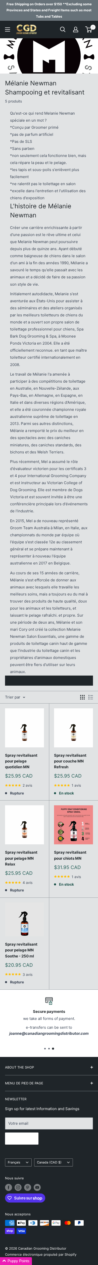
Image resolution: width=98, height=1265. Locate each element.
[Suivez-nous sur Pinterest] (27, 1187)
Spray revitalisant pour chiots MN (70, 855)
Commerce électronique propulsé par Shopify (40, 1254)
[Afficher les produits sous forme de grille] (82, 697)
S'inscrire (22, 1138)
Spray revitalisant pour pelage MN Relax (21, 858)
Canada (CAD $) (49, 1162)
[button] (16, 1261)
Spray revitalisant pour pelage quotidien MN (21, 761)
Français (14, 1162)
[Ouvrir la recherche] (63, 29)
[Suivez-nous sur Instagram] (18, 1187)
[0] (89, 29)
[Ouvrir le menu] (7, 29)
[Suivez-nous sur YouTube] (37, 1187)
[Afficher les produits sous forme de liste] (90, 697)
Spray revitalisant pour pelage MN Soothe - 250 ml (21, 950)
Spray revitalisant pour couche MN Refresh (70, 761)
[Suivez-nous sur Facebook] (8, 1187)
